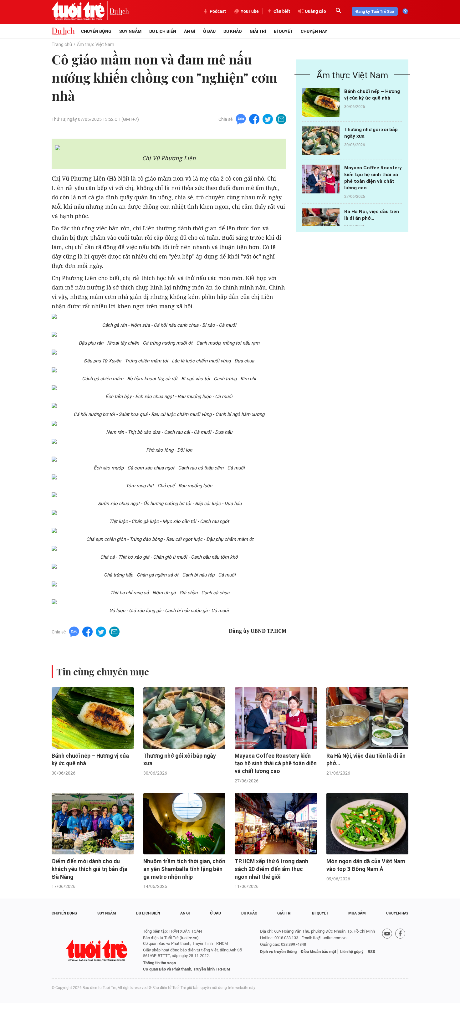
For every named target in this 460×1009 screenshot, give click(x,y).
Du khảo (232, 31)
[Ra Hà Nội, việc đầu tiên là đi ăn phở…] (321, 222)
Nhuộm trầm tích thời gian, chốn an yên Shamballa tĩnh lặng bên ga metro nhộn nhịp (184, 869)
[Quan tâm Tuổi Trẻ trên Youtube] (387, 950)
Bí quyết (283, 31)
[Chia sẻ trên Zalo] (241, 119)
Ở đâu (209, 31)
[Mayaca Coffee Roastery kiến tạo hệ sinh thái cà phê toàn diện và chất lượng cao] (321, 179)
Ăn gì (189, 31)
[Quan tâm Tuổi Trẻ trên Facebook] (400, 950)
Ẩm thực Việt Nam (95, 44)
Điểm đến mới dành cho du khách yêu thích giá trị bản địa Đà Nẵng (89, 869)
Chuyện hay (314, 31)
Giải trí (258, 31)
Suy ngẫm (130, 31)
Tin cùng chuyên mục (102, 671)
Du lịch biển (162, 31)
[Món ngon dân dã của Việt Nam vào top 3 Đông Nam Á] (367, 824)
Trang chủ (62, 44)
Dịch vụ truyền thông (278, 951)
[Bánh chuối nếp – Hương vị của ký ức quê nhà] (321, 102)
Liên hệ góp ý (352, 951)
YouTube (250, 11)
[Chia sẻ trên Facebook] (254, 119)
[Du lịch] (119, 11)
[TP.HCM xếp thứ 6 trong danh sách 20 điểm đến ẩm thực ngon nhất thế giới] (276, 824)
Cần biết (281, 11)
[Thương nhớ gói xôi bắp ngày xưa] (321, 140)
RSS (371, 951)
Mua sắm (357, 913)
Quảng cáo (315, 11)
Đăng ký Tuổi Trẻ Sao (374, 11)
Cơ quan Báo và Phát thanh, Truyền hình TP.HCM (186, 969)
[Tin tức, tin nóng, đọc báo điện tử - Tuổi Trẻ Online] (81, 11)
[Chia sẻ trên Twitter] (268, 119)
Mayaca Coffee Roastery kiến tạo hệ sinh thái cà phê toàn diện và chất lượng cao (276, 763)
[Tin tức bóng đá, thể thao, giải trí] (63, 31)
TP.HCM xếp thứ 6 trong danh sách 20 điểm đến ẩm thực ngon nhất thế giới (271, 869)
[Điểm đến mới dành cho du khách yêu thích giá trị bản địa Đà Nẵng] (93, 824)
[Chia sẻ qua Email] (281, 119)
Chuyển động (96, 31)
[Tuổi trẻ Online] (97, 950)
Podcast (218, 11)
